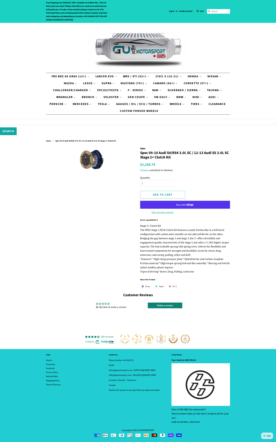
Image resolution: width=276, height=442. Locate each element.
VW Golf (161, 97)
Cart (202, 11)
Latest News (176, 354)
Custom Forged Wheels (139, 111)
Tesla (103, 104)
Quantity (145, 177)
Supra (107, 83)
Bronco (88, 97)
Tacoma (213, 90)
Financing (50, 364)
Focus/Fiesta (108, 90)
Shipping (144, 170)
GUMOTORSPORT (146, 430)
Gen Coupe (137, 97)
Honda (193, 76)
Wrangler (65, 97)
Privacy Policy (52, 372)
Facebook (50, 368)
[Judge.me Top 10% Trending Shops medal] (185, 339)
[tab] (185, 226)
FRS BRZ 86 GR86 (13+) (69, 76)
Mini (196, 97)
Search (49, 360)
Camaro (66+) (164, 83)
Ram (155, 90)
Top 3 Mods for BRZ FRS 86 (183, 360)
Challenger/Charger (71, 90)
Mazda (69, 83)
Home (48, 141)
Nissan (213, 76)
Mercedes (81, 104)
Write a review (165, 305)
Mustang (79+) (133, 83)
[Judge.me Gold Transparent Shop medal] (137, 339)
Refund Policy (52, 376)
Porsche (57, 104)
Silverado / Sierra (183, 90)
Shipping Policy (53, 380)
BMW (180, 97)
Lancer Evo (105, 76)
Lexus (88, 83)
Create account (185, 11)
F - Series (136, 90)
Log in (171, 11)
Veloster (111, 97)
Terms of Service (53, 384)
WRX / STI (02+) (135, 76)
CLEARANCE (217, 104)
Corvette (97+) (196, 83)
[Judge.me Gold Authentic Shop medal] (125, 339)
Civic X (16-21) (168, 76)
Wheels (176, 104)
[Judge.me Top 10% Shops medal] (173, 339)
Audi (212, 97)
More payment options (163, 212)
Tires (195, 104)
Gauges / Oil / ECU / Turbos (139, 104)
